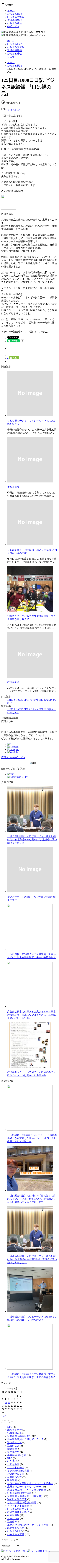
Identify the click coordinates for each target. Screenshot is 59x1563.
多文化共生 (13, 1452)
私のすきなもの (15, 1528)
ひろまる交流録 (15, 17)
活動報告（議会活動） (19, 1436)
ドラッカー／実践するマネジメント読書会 (30, 1483)
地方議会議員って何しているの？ (25, 1439)
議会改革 (12, 1521)
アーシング (13, 1518)
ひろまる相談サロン (18, 1509)
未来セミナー (14, 1429)
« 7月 (4, 1415)
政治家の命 (13, 682)
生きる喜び (13, 487)
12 (9, 1402)
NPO (9, 1427)
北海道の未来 (14, 1433)
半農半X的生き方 (16, 1455)
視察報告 (12, 1480)
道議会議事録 (14, 20)
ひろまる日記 (14, 13)
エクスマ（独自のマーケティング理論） (29, 1525)
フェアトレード (15, 1467)
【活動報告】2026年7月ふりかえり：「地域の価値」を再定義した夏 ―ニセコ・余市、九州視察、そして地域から (32, 1138)
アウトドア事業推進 (18, 1505)
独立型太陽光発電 (17, 1499)
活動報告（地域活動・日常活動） (25, 1496)
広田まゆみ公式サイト (13, 757)
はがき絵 (12, 1461)
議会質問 (12, 1449)
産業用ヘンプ (14, 1477)
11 (6, 1402)
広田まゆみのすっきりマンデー (24, 1486)
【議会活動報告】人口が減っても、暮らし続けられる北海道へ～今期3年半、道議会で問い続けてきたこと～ (32, 839)
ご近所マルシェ (15, 1474)
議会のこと (13, 1445)
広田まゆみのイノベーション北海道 (26, 1490)
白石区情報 (13, 1515)
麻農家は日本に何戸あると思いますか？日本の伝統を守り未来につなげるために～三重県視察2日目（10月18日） (31, 1014)
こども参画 (13, 1464)
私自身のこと (14, 1442)
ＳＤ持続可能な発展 (18, 1470)
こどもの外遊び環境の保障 (21, 1502)
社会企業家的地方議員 (19, 1493)
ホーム (11, 10)
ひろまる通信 (14, 23)
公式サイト (13, 26)
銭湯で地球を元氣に (18, 1512)
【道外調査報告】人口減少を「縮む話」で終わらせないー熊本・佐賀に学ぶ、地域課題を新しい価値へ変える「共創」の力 (31, 1198)
